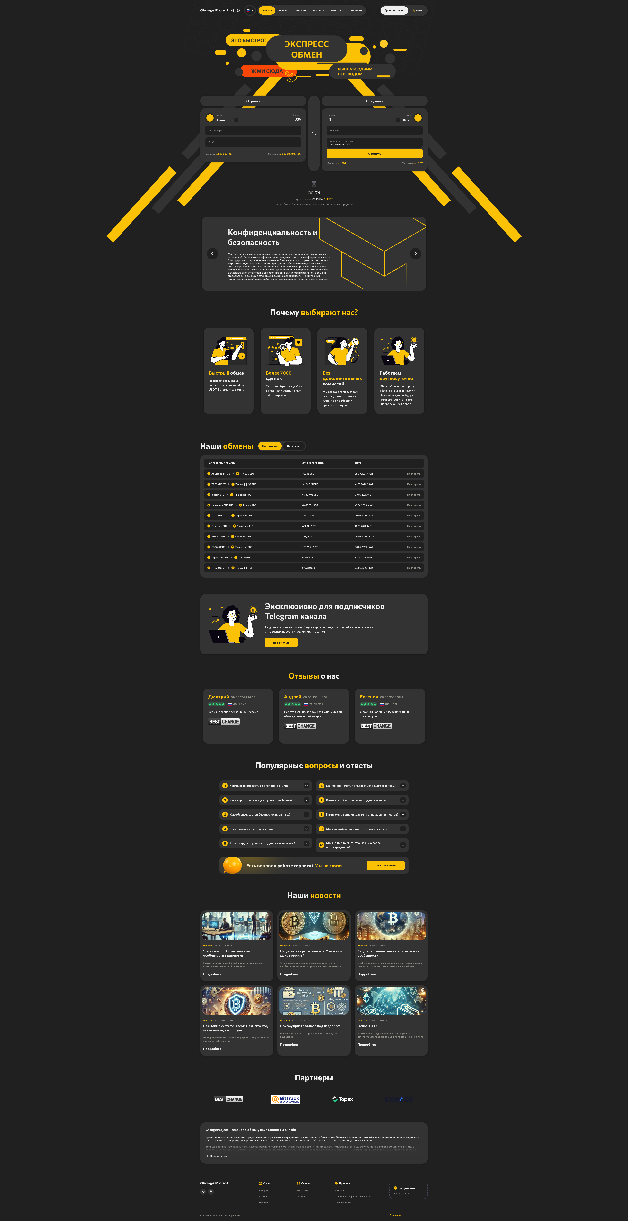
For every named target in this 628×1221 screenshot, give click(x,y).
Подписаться (281, 642)
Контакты (319, 10)
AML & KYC (338, 10)
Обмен (301, 1196)
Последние (294, 446)
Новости (356, 10)
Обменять (374, 153)
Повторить (414, 473)
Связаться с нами (385, 865)
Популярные (270, 446)
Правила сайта (343, 1202)
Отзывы (301, 10)
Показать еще (219, 1155)
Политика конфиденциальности (353, 1196)
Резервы (284, 10)
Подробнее (212, 974)
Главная (267, 10)
